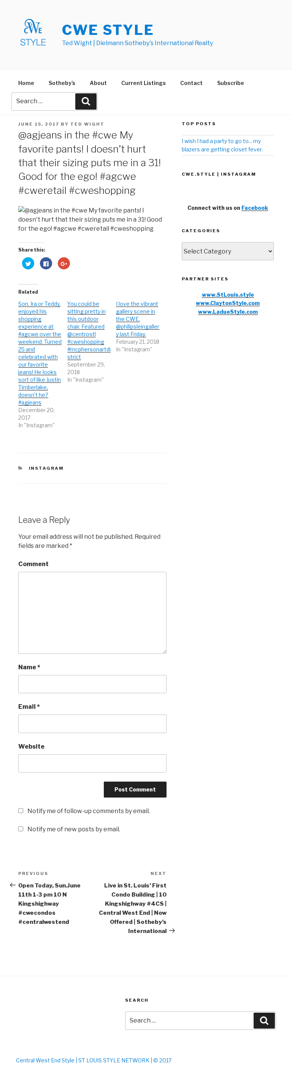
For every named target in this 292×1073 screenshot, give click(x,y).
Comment (33, 564)
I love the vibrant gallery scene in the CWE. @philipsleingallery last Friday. (137, 319)
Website (31, 746)
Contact (191, 83)
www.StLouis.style (228, 294)
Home (26, 83)
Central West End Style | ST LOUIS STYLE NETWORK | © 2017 (93, 1060)
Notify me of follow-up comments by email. (88, 811)
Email (29, 706)
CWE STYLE (108, 30)
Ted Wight (87, 124)
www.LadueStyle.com (228, 311)
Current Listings (143, 83)
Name (29, 667)
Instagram (46, 468)
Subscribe (230, 83)
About (98, 83)
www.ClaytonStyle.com (228, 303)
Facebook (254, 208)
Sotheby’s (62, 83)
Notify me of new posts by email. (73, 829)
